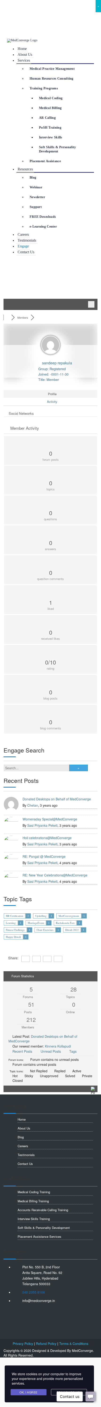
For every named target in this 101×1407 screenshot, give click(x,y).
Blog (33, 177)
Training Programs (44, 88)
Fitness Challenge (15, 930)
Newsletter (37, 197)
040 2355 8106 (18, 9)
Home (22, 49)
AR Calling (47, 118)
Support (36, 207)
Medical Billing (50, 108)
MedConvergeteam (68, 916)
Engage (23, 246)
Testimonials (27, 240)
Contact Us (26, 252)
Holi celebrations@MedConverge (47, 837)
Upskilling (41, 916)
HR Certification (14, 916)
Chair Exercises (45, 930)
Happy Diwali (13, 937)
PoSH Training (50, 127)
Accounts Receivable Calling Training (43, 1210)
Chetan (32, 805)
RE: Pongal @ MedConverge (44, 856)
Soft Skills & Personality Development (57, 149)
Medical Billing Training (33, 1201)
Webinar (36, 187)
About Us (25, 54)
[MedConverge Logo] (22, 40)
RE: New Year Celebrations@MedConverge (55, 875)
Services (24, 60)
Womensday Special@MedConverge (50, 819)
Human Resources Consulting (52, 78)
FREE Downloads (43, 216)
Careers (23, 234)
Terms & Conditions (73, 1343)
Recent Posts (22, 1051)
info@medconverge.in (25, 19)
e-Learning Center (43, 226)
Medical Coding (50, 98)
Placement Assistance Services (39, 1237)
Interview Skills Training (34, 1219)
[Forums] (7, 317)
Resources (25, 169)
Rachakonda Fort (65, 923)
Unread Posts (51, 1051)
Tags (73, 1051)
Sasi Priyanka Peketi (42, 825)
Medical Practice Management (52, 68)
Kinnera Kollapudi (58, 1046)
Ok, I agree (28, 1392)
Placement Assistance (45, 161)
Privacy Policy (23, 1343)
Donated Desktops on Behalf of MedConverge (57, 799)
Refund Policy (46, 1343)
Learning (11, 923)
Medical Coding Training (34, 1192)
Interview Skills (50, 137)
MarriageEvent (36, 923)
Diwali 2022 (72, 930)
